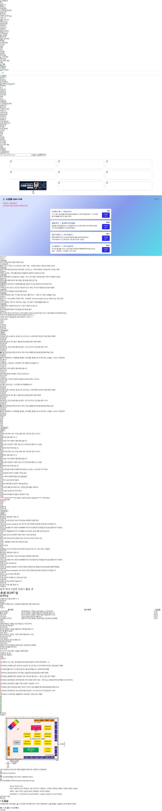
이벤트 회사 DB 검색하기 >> (9, 599)
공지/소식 (3, 27)
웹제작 (2, 53)
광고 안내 (19, 786)
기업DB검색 (4, 33)
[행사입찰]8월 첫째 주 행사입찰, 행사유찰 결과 (15, 309)
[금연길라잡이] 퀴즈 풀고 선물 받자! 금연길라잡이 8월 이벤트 (20, 342)
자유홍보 (3, 25)
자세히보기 (106, 215)
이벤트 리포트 (5, 16)
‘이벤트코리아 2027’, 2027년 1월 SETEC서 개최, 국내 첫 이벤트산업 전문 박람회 (27, 288)
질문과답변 (3, 24)
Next (2, 332)
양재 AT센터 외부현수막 (8, 563)
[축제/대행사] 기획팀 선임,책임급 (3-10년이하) (37, 611)
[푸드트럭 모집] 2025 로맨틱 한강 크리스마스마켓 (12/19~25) (21, 538)
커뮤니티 (3, 18)
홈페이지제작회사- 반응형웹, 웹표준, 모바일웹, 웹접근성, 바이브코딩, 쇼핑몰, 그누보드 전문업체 (32, 358)
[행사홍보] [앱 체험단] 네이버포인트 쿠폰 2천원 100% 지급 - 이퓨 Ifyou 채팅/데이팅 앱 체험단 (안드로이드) (36, 680)
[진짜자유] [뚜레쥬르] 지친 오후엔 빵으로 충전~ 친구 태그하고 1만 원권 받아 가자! (27, 691)
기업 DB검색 (4, 121)
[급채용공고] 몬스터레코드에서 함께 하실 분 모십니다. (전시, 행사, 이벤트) (25, 549)
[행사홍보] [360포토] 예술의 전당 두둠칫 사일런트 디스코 (19, 683)
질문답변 (11, 315)
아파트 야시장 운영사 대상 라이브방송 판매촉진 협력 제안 (19, 520)
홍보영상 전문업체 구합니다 (9, 517)
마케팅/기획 (9, 604)
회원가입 (3, 80)
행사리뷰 (3, 14)
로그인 (2, 78)
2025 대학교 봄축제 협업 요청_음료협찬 (13, 476)
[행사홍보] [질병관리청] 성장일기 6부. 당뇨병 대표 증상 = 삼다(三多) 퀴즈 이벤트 (27, 676)
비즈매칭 (3, 59)
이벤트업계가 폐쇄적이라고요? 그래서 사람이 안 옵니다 (18, 306)
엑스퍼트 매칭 (4, 61)
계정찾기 (9, 655)
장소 (1, 50)
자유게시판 (3, 22)
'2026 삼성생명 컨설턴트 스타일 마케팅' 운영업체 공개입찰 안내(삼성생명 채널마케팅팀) (29, 567)
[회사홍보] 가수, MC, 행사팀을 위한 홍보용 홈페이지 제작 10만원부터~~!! (24, 662)
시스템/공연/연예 (6, 10)
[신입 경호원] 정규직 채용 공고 (31, 617)
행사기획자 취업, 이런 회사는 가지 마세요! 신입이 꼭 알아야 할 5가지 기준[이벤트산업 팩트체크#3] (33, 313)
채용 (1, 62)
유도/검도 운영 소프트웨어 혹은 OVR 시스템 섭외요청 (18, 535)
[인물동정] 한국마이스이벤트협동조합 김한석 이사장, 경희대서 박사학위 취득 (26, 284)
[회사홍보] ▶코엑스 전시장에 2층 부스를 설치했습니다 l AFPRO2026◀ (24, 669)
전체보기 (3, 658)
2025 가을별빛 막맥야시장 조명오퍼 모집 (14, 542)
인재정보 (3, 68)
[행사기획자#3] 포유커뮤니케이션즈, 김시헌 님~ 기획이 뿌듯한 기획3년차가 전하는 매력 (29, 270)
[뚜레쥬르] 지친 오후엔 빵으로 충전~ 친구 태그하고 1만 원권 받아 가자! (23, 347)
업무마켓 (3, 37)
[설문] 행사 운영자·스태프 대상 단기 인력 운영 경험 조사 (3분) (21, 444)
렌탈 (1, 46)
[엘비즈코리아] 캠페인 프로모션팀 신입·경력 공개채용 (39, 618)
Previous (4, 330)
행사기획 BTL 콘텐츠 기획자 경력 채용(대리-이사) (38, 615)
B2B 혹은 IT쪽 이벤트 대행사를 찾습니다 (13, 368)
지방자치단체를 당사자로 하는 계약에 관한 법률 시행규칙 (19, 487)
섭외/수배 (17, 315)
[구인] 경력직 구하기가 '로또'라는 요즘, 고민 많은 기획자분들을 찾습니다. (24, 302)
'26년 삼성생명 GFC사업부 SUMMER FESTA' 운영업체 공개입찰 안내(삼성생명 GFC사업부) (31, 528)
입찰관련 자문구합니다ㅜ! (8, 437)
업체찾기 (3, 29)
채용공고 (3, 148)
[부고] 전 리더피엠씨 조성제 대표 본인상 (13, 291)
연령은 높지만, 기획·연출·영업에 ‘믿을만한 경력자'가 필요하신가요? (22, 273)
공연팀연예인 (2, 603)
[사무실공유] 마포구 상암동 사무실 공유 (13, 473)
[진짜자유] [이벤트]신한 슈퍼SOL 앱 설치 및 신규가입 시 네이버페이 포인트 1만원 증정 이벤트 (31, 666)
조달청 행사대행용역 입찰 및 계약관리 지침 (14, 494)
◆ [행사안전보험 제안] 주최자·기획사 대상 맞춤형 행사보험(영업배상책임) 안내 (26, 352)
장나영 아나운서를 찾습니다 (9, 585)
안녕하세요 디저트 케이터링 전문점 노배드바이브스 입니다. (20, 379)
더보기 (156, 199)
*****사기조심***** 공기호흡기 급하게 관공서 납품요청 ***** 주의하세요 (25, 498)
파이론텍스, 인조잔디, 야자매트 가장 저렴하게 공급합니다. (19, 363)
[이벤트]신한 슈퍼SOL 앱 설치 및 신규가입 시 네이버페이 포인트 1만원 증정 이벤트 (28, 336)
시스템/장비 (17, 604)
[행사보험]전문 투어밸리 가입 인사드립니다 (14, 374)
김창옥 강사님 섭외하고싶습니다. (11, 581)
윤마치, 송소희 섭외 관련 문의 (10, 574)
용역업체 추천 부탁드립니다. (9, 448)
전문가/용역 (33, 604)
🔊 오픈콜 (3, 35)
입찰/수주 (3, 12)
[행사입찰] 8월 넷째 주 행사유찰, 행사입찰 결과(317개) (18, 280)
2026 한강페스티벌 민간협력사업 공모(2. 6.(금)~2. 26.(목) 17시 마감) (24, 469)
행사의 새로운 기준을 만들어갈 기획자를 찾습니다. (38, 613)
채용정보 (3, 66)
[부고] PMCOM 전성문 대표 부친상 (12, 262)
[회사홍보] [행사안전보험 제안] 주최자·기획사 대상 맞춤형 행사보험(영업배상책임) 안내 (29, 687)
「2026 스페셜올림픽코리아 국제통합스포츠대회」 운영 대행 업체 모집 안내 (24, 531)
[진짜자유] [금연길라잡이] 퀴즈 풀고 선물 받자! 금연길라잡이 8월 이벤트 (24, 673)
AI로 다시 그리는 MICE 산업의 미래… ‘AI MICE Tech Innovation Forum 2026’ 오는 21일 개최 (31, 299)
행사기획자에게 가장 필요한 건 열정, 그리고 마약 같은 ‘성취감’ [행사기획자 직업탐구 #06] (30, 277)
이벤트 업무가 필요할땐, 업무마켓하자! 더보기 (16, 317)
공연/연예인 (4, 43)
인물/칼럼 (3, 9)
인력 (1, 48)
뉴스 (1, 3)
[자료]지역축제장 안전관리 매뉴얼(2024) (14, 484)
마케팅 (2, 41)
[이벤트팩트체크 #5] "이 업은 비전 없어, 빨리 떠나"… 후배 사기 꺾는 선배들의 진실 (28, 295)
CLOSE (2, 798)
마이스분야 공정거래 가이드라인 (11, 491)
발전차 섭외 (4, 545)
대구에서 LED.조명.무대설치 (9, 480)
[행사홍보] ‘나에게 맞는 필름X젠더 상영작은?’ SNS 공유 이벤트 (21, 694)
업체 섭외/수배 (5, 123)
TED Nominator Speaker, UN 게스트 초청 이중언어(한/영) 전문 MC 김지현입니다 (28, 524)
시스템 (2, 44)
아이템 (2, 52)
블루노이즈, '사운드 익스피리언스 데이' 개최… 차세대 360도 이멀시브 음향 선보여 (27, 266)
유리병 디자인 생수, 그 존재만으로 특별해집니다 (16, 384)
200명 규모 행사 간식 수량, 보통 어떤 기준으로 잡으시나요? (20, 434)
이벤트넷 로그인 (5, 653)
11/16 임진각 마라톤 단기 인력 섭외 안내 (13, 578)
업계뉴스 (3, 7)
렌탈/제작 (25, 604)
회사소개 (13, 786)
